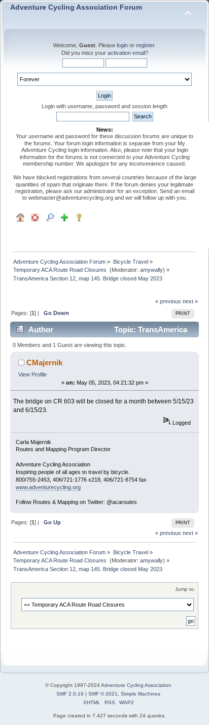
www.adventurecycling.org (48, 487)
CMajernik (44, 362)
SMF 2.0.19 (70, 694)
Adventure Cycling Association (136, 685)
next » (190, 301)
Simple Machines (140, 694)
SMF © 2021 (103, 694)
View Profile (32, 374)
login (122, 45)
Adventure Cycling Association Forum (76, 7)
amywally (151, 270)
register (145, 45)
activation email (126, 53)
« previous (168, 301)
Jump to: (185, 589)
